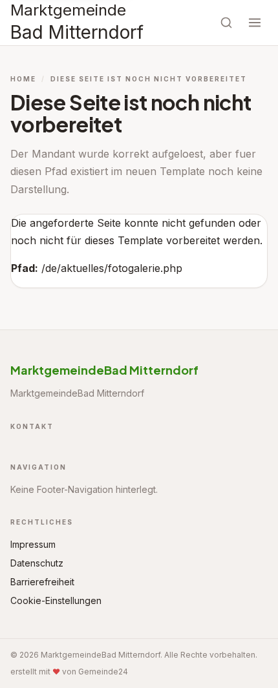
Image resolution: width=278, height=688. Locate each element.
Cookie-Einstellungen (56, 600)
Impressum (33, 544)
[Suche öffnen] (226, 23)
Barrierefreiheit (42, 581)
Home (23, 79)
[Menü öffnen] (255, 23)
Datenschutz (36, 563)
